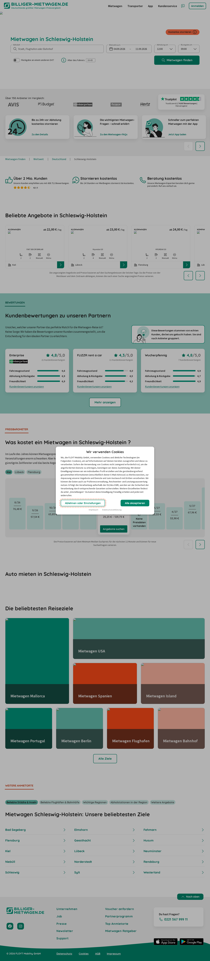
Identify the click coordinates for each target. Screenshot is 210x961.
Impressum (93, 509)
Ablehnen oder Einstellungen (83, 503)
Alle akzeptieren (135, 503)
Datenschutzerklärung (111, 509)
